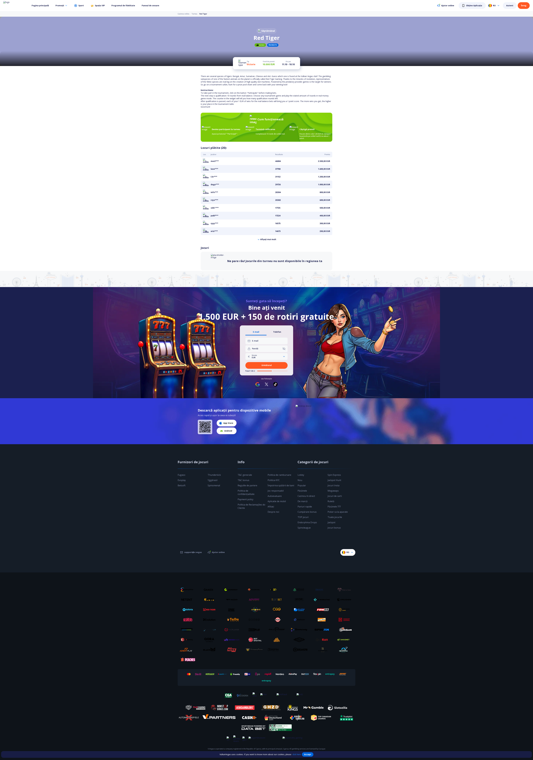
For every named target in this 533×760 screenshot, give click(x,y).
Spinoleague (304, 527)
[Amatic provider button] (323, 589)
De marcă (302, 501)
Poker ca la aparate (338, 511)
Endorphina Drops (307, 522)
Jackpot (331, 522)
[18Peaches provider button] (188, 659)
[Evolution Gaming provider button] (210, 619)
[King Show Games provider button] (323, 619)
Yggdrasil (212, 480)
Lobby (301, 474)
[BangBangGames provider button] (345, 629)
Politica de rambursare (279, 474)
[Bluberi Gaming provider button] (188, 619)
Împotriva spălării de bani (281, 485)
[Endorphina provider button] (188, 589)
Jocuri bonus (334, 527)
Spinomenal (214, 485)
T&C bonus (243, 480)
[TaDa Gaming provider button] (233, 619)
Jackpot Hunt (334, 480)
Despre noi (273, 511)
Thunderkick (214, 474)
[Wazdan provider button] (233, 599)
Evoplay (182, 480)
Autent (509, 5)
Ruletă (331, 501)
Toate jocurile (335, 517)
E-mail (256, 332)
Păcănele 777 (334, 506)
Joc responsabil (276, 490)
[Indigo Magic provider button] (233, 639)
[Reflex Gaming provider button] (300, 639)
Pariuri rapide (305, 506)
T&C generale (245, 474)
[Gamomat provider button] (233, 589)
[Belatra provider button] (300, 609)
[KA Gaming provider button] (188, 639)
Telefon (277, 332)
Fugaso (181, 474)
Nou (300, 480)
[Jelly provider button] (278, 639)
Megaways (333, 490)
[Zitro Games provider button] (255, 619)
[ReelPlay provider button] (255, 629)
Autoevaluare (275, 496)
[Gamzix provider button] (210, 589)
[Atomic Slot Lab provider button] (255, 609)
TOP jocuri (303, 517)
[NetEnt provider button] (188, 599)
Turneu (194, 14)
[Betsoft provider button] (278, 589)
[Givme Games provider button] (300, 599)
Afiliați (271, 506)
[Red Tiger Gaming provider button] (210, 609)
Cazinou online (183, 14)
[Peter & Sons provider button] (345, 589)
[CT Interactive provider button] (323, 599)
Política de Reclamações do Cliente (251, 506)
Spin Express (334, 474)
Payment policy (245, 499)
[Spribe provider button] (233, 609)
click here (296, 754)
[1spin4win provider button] (210, 599)
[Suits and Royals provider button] (323, 649)
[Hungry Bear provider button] (255, 649)
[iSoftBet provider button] (278, 599)
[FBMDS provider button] (323, 609)
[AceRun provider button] (323, 639)
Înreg (523, 5)
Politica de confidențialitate (246, 492)
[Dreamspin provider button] (300, 649)
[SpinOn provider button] (323, 629)
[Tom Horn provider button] (345, 609)
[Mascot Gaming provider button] (345, 619)
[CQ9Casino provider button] (278, 609)
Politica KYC (274, 480)
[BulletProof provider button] (278, 629)
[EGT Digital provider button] (255, 639)
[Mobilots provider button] (188, 609)
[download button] (205, 427)
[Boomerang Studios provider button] (300, 629)
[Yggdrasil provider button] (255, 589)
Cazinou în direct (306, 496)
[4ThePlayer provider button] (233, 629)
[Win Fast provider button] (278, 619)
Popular (302, 485)
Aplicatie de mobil (277, 501)
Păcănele (302, 490)
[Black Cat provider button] (210, 649)
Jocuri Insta (333, 485)
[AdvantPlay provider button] (188, 649)
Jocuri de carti (335, 496)
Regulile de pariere (247, 485)
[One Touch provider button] (300, 619)
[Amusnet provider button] (345, 639)
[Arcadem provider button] (345, 599)
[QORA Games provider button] (210, 639)
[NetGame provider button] (300, 589)
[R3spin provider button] (278, 649)
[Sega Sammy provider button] (188, 629)
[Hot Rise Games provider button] (233, 649)
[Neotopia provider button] (345, 649)
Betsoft (181, 485)
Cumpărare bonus (307, 511)
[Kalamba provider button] (255, 599)
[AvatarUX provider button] (210, 629)
